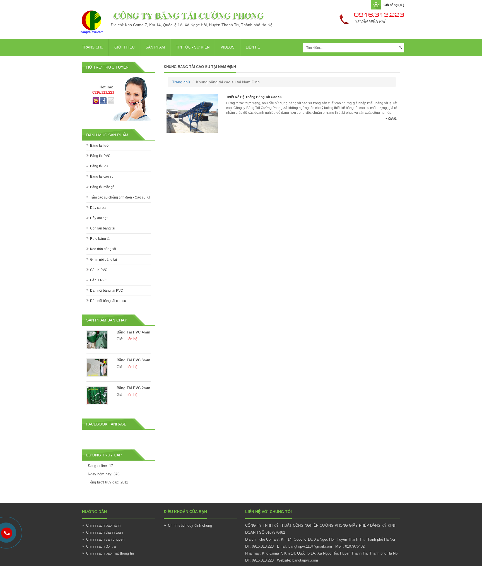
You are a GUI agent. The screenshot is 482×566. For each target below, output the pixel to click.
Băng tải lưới (100, 145)
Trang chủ (92, 47)
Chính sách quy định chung (190, 525)
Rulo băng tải (100, 239)
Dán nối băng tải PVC (106, 290)
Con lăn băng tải (102, 228)
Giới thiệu (124, 47)
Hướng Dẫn (94, 511)
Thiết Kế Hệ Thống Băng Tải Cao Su (254, 97)
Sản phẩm (155, 47)
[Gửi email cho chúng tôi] (111, 100)
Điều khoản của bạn (185, 511)
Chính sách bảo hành (103, 525)
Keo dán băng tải (103, 249)
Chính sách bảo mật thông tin (110, 553)
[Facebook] (103, 100)
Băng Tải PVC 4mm (133, 332)
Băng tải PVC (100, 156)
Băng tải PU (99, 166)
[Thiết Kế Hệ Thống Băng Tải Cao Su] (192, 113)
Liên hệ (253, 47)
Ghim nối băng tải (103, 260)
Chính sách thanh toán (104, 532)
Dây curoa (98, 208)
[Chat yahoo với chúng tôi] (96, 100)
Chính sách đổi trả (101, 546)
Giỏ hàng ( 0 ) (394, 5)
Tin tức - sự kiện (192, 47)
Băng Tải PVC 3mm (133, 360)
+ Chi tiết (391, 118)
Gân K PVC (98, 270)
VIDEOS (228, 47)
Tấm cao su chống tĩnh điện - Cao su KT (120, 197)
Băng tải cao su (102, 176)
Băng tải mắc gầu (103, 187)
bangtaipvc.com (305, 560)
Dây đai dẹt (98, 218)
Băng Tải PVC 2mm (133, 388)
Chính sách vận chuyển (105, 539)
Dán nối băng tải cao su (108, 301)
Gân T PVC (98, 280)
